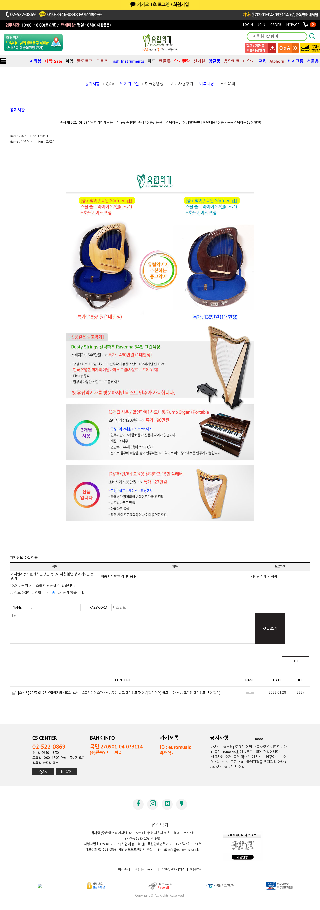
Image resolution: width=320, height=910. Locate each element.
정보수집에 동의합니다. (30, 592)
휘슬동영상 (154, 83)
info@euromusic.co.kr (184, 849)
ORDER (276, 25)
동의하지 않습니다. (69, 592)
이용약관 (196, 870)
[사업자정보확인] (132, 844)
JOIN (262, 25)
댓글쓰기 (270, 628)
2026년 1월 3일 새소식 (227, 767)
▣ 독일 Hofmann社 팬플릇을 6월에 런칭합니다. (245, 752)
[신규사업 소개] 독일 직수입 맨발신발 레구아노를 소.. (249, 757)
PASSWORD (98, 607)
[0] (308, 25)
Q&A (110, 83)
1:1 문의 (66, 771)
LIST (296, 661)
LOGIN (248, 25)
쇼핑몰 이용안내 (145, 870)
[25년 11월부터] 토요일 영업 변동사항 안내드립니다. (249, 747)
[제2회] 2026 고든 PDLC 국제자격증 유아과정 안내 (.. (249, 762)
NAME (17, 607)
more (259, 739)
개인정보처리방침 (173, 870)
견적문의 (227, 83)
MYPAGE (293, 25)
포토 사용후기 (181, 83)
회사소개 (124, 870)
